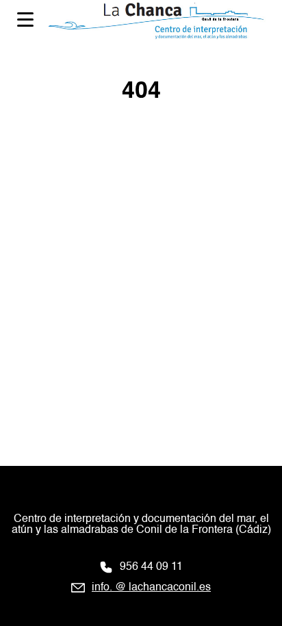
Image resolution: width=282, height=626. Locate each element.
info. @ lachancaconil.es (151, 587)
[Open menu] (25, 19)
